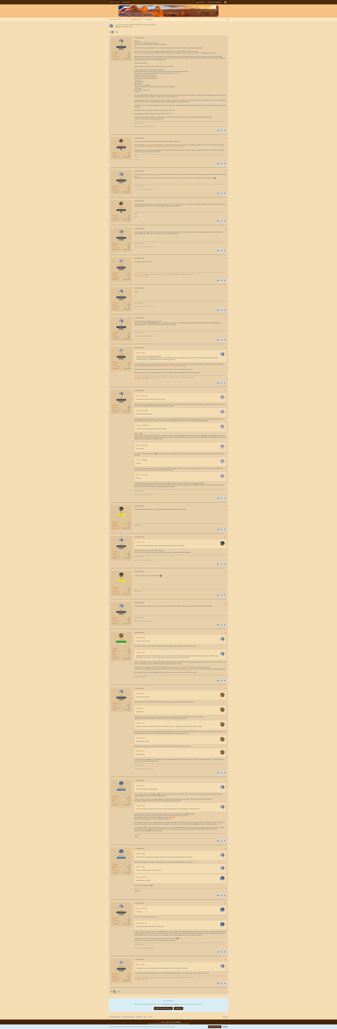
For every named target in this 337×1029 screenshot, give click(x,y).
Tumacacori (169, 366)
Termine (114, 654)
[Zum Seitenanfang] (224, 130)
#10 (225, 390)
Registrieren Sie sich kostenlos (171, 1004)
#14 (225, 602)
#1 (225, 38)
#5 (225, 228)
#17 (225, 780)
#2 (225, 138)
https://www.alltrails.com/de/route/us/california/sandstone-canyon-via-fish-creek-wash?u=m (158, 146)
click (219, 824)
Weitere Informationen (215, 1027)
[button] (200, 2)
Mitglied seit (115, 58)
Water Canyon (172, 817)
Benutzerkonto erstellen (163, 1008)
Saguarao (176, 366)
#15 (225, 632)
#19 (225, 903)
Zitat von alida (140, 542)
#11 (225, 506)
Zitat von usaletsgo (142, 396)
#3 (225, 171)
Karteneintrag (116, 277)
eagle (118, 26)
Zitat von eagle (140, 353)
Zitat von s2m (140, 693)
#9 (225, 347)
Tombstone (160, 366)
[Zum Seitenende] (221, 130)
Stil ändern (225, 1017)
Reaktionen (115, 52)
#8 (225, 318)
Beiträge (114, 54)
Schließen (224, 1027)
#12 (225, 537)
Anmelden (178, 1008)
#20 (225, 959)
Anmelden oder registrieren (214, 2)
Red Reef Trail (181, 667)
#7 (225, 288)
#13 (225, 571)
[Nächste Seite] (117, 32)
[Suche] (225, 2)
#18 (225, 848)
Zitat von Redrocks (141, 877)
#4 (225, 201)
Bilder (113, 652)
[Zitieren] (218, 130)
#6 (225, 258)
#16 (225, 688)
